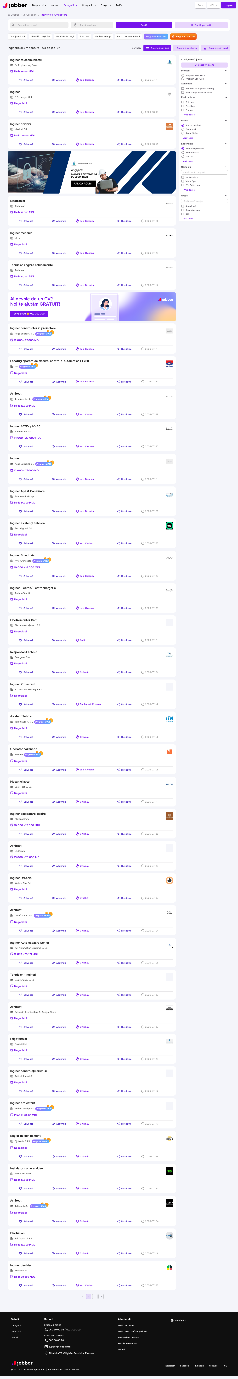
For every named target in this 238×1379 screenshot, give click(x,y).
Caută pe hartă (203, 25)
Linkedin (199, 1365)
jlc (16, 366)
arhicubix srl (21, 1206)
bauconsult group (24, 496)
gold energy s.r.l (24, 979)
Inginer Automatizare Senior (29, 943)
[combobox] (41, 25)
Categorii (69, 5)
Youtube (213, 1365)
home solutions (23, 1173)
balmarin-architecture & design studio (36, 1012)
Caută (144, 25)
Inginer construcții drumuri (28, 1071)
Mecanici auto (20, 781)
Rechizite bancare (127, 1343)
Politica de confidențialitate (132, 1331)
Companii (87, 5)
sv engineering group (26, 65)
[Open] (110, 25)
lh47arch (20, 851)
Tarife (119, 5)
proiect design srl (24, 1108)
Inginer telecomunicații (26, 60)
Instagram (170, 1365)
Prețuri (121, 1349)
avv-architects (23, 399)
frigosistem (21, 1044)
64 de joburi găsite (204, 64)
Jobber (15, 14)
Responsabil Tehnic (23, 652)
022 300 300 (73, 1329)
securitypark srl (23, 528)
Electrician (17, 1233)
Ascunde (61, 80)
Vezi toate (189, 114)
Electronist (17, 201)
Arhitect (16, 393)
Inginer (15, 92)
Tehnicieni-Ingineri (23, 974)
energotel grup (23, 657)
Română (179, 1320)
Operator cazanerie (23, 749)
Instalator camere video (26, 1168)
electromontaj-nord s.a (27, 625)
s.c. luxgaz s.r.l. (25, 97)
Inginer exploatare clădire (28, 814)
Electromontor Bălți (23, 620)
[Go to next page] (101, 1296)
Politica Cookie (126, 1325)
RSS (225, 1365)
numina (19, 754)
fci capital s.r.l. (24, 1238)
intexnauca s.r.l (24, 721)
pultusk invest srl (24, 1076)
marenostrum (22, 819)
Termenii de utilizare (128, 1337)
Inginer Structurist (23, 555)
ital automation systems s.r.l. (31, 947)
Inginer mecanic (21, 233)
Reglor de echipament (25, 1136)
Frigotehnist (18, 1039)
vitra (17, 238)
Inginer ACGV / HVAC (25, 426)
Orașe (104, 5)
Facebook (185, 1365)
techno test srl (23, 431)
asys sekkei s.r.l (24, 333)
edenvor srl (21, 1270)
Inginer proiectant (22, 1103)
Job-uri (55, 5)
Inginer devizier (20, 124)
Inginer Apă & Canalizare (27, 491)
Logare (228, 5)
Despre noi (38, 5)
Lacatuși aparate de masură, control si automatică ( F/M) (49, 361)
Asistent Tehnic (21, 716)
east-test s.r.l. (23, 786)
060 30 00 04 (56, 1329)
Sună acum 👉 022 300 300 (29, 313)
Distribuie (126, 80)
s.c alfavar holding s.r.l (28, 689)
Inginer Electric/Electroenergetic (33, 588)
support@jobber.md (60, 1346)
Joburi (14, 1337)
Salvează (28, 80)
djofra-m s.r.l (23, 1141)
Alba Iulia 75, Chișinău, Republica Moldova (71, 1353)
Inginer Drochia (21, 878)
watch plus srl (22, 883)
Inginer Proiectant (22, 684)
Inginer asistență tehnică (27, 523)
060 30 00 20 (56, 1340)
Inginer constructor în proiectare (33, 328)
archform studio (23, 915)
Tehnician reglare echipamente (31, 265)
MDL (212, 5)
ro (199, 5)
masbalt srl (21, 129)
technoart (20, 206)
